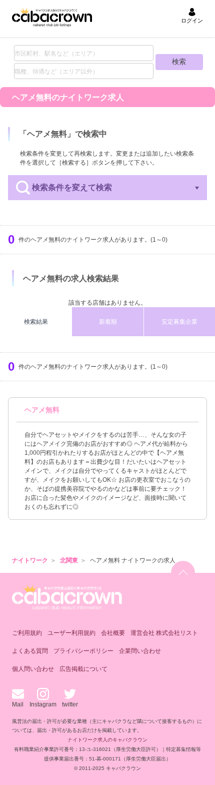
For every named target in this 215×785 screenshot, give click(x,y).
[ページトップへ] (183, 573)
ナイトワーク (30, 560)
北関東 (69, 560)
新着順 (108, 321)
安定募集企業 (180, 321)
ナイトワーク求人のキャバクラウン (108, 739)
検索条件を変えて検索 (72, 187)
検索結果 (36, 321)
